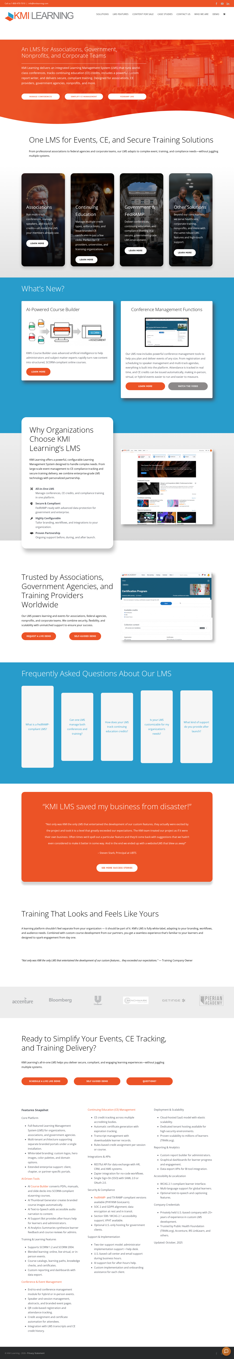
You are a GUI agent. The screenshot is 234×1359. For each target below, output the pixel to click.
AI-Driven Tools (30, 1178)
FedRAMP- (100, 1197)
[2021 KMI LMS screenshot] (167, 450)
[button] (226, 1351)
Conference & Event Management (41, 1282)
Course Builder (40, 1186)
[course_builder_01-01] (67, 319)
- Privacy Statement (35, 1353)
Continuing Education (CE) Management (111, 1109)
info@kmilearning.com (38, 3)
